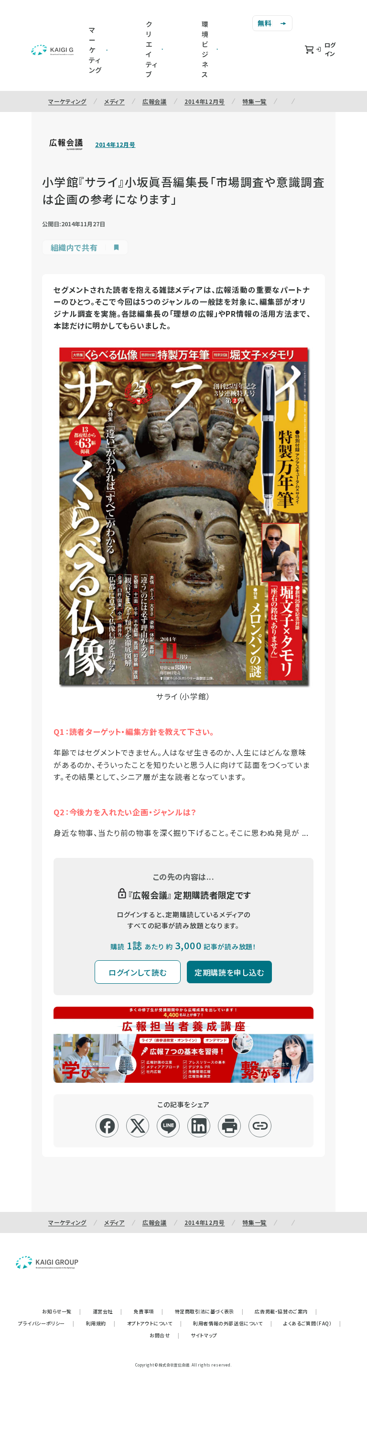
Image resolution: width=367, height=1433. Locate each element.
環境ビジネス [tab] (205, 49)
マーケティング (67, 101)
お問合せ (164, 1335)
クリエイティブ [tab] (152, 49)
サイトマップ (204, 1335)
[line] (168, 1125)
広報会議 (154, 101)
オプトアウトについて (154, 1323)
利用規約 (101, 1323)
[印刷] (229, 1125)
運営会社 (107, 1311)
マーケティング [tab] (95, 50)
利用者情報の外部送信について (232, 1323)
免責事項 (148, 1311)
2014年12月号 (204, 101)
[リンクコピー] (260, 1125)
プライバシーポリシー (46, 1323)
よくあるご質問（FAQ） (312, 1323)
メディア (114, 101)
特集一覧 (254, 101)
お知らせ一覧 (61, 1311)
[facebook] (107, 1125)
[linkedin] (199, 1125)
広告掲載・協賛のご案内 (286, 1311)
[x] (138, 1125)
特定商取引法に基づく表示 (209, 1311)
